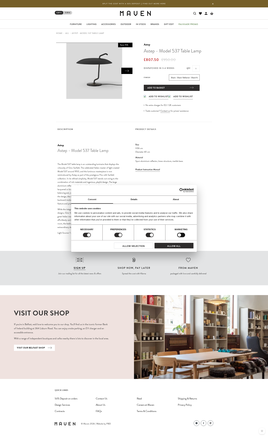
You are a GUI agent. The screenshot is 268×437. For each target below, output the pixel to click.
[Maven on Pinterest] (210, 423)
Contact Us (101, 398)
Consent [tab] (92, 199)
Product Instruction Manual (147, 169)
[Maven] (135, 13)
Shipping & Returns (187, 398)
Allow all (174, 246)
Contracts (60, 411)
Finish (147, 77)
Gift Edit (169, 24)
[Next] (126, 71)
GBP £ (59, 12)
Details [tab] (134, 199)
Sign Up (80, 268)
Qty (188, 68)
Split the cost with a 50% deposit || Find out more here (134, 3)
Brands (155, 24)
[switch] (118, 235)
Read (139, 398)
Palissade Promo (188, 24)
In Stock (141, 24)
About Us (100, 405)
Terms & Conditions (146, 411)
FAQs (99, 411)
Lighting (92, 24)
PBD (108, 423)
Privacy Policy (185, 405)
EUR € (67, 12)
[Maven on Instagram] (196, 423)
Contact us (165, 111)
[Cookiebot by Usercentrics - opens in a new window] (181, 190)
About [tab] (176, 199)
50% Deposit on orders (66, 398)
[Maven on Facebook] (203, 423)
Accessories (108, 24)
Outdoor (126, 24)
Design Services (62, 405)
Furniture (76, 24)
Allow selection (133, 246)
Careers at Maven (145, 405)
